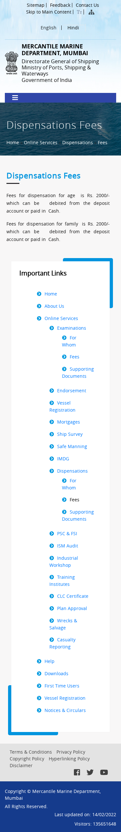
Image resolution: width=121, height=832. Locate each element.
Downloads (56, 673)
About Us (54, 306)
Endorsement (71, 390)
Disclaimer (21, 765)
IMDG (63, 459)
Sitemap (36, 5)
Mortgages (68, 422)
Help (50, 661)
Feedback (60, 5)
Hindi (73, 28)
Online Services (40, 142)
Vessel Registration (65, 698)
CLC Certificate (72, 596)
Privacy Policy (70, 752)
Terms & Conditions (31, 752)
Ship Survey (70, 434)
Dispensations (77, 142)
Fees (102, 142)
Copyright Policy (27, 759)
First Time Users (62, 686)
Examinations (71, 328)
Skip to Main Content (48, 12)
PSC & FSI (67, 533)
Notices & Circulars (65, 710)
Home (12, 142)
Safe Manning (72, 446)
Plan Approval (72, 608)
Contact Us (87, 5)
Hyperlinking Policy (69, 759)
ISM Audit (67, 546)
